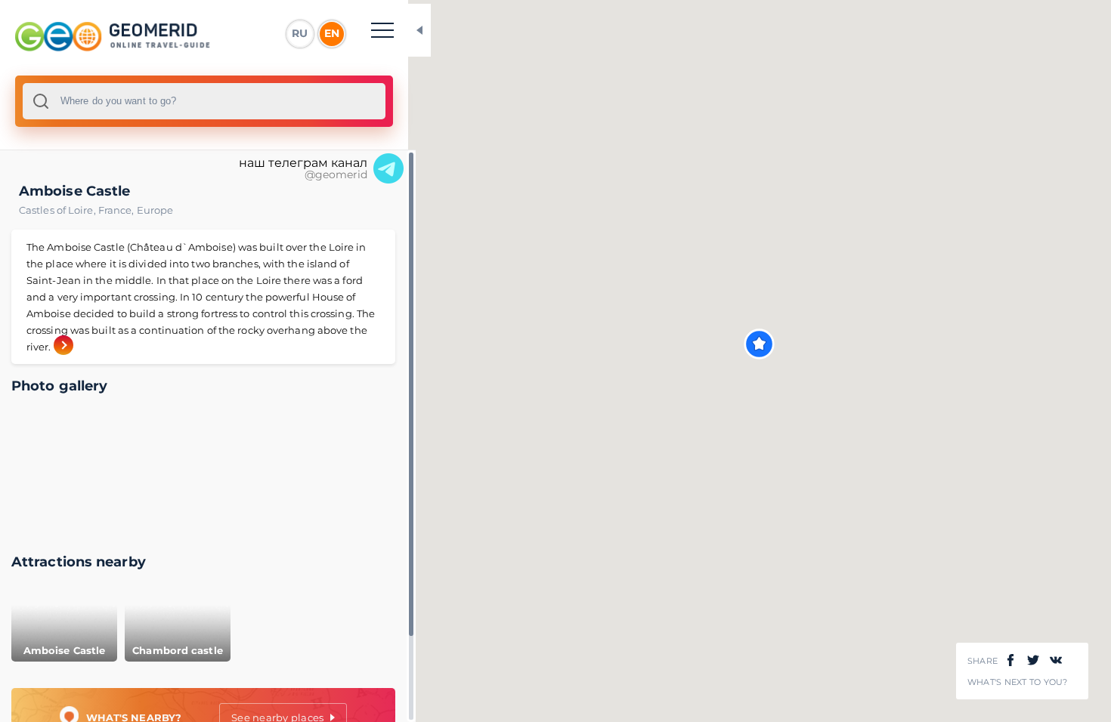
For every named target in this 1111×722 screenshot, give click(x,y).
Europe (155, 210)
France (117, 210)
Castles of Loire (58, 210)
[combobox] (204, 101)
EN (331, 33)
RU (300, 33)
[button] (759, 344)
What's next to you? (1017, 682)
